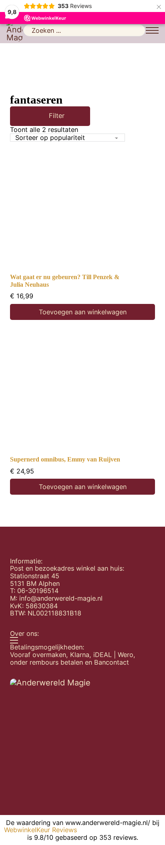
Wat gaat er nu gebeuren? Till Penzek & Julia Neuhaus (64, 281)
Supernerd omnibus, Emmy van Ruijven (65, 459)
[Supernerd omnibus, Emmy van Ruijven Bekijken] (82, 392)
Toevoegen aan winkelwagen (83, 312)
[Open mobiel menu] (152, 30)
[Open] (38, 116)
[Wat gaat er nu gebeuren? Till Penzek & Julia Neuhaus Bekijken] (82, 210)
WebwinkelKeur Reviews (40, 830)
